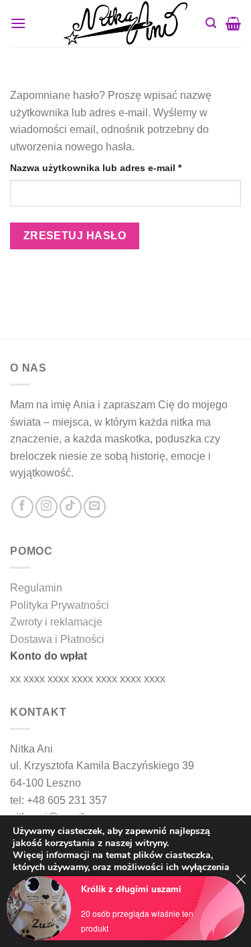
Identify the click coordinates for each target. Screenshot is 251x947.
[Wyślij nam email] (95, 507)
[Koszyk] (233, 23)
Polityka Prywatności (59, 605)
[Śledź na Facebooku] (22, 507)
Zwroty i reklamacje (56, 622)
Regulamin (36, 587)
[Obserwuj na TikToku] (71, 507)
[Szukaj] (210, 23)
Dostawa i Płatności (57, 639)
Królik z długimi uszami (131, 888)
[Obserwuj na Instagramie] (46, 507)
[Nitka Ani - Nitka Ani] (126, 23)
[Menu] (18, 23)
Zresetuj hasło (75, 235)
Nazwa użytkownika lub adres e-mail (120, 167)
